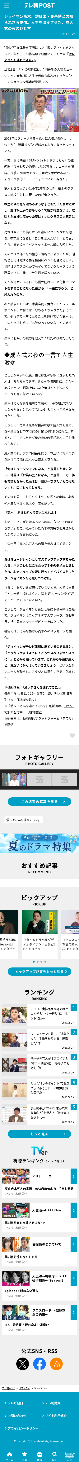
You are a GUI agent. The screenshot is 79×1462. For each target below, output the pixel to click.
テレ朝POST (39, 5)
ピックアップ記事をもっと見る (39, 971)
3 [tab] (41, 962)
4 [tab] (45, 962)
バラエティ (24, 1388)
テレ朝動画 (52, 1403)
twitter (22, 1364)
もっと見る (39, 1133)
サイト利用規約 (56, 1415)
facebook (39, 1364)
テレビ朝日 (15, 1403)
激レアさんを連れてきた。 (41, 687)
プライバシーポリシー (23, 1428)
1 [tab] (34, 962)
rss (56, 1364)
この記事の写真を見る (39, 801)
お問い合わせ (17, 1415)
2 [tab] (38, 962)
